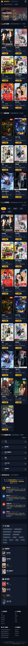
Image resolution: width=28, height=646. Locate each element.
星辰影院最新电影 (18, 529)
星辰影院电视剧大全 (7, 531)
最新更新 (3, 617)
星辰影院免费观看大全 (8, 4)
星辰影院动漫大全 (6, 537)
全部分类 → (24, 205)
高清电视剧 (21, 537)
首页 (2, 4)
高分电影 (5, 542)
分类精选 (3, 619)
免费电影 (14, 537)
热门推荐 (3, 616)
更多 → (25, 26)
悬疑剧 (17, 540)
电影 (16, 614)
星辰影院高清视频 (6, 534)
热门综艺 (5, 540)
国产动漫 (22, 540)
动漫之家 (17, 633)
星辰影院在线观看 (17, 531)
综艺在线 (17, 635)
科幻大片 (11, 540)
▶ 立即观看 (5, 53)
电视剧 (16, 616)
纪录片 (16, 621)
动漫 (16, 619)
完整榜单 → (24, 437)
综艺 (16, 617)
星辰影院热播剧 (16, 534)
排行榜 (2, 621)
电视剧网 (17, 631)
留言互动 (3, 623)
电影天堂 (17, 629)
